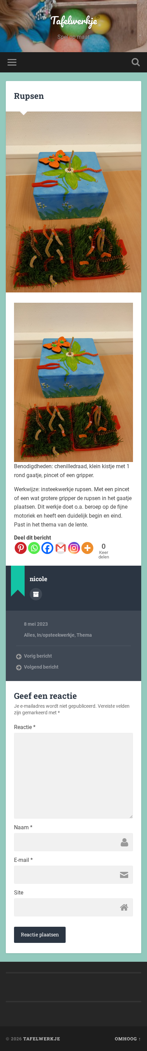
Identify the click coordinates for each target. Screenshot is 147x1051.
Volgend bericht (41, 667)
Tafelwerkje (73, 20)
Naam (23, 827)
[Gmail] (61, 548)
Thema (84, 635)
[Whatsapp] (34, 548)
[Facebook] (47, 548)
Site (18, 893)
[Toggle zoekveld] (136, 62)
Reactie (25, 727)
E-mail (23, 860)
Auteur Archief (36, 594)
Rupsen (29, 95)
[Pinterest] (21, 548)
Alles (29, 635)
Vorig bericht (38, 656)
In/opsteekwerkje (56, 635)
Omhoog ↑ (128, 1038)
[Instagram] (74, 548)
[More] (87, 548)
